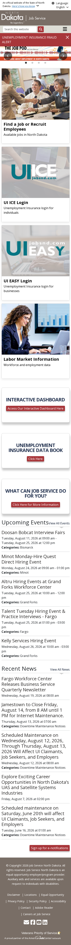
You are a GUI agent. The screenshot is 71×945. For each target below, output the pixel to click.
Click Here (35, 459)
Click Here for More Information (36, 505)
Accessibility (58, 901)
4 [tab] (45, 63)
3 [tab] (39, 63)
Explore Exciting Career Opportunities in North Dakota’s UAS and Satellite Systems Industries (35, 784)
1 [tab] (26, 63)
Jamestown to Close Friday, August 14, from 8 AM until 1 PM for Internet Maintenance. (33, 710)
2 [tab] (32, 63)
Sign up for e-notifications (49, 848)
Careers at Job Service (36, 914)
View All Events (59, 523)
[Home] (23, 17)
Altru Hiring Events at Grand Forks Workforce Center (31, 584)
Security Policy (38, 901)
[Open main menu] (65, 29)
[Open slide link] (35, 53)
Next (63, 56)
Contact (26, 907)
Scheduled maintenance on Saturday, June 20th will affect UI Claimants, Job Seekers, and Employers (33, 816)
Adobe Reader (44, 907)
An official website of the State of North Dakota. (23, 4)
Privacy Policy (16, 901)
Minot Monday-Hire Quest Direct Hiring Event (29, 559)
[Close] (67, 37)
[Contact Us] (26, 923)
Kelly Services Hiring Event (29, 640)
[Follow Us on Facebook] (32, 923)
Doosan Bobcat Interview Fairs (33, 532)
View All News (60, 669)
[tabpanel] (35, 53)
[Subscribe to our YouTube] (39, 923)
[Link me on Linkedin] (45, 923)
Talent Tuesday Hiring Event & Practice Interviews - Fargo (33, 614)
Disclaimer (13, 895)
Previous (8, 56)
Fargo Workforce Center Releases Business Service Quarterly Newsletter (28, 684)
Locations (30, 895)
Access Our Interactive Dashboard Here (35, 408)
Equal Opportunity (52, 895)
